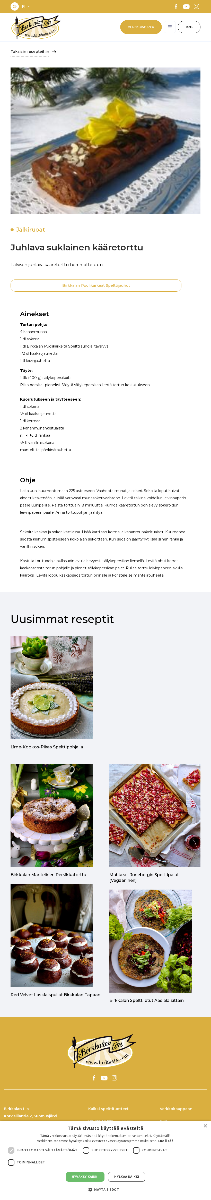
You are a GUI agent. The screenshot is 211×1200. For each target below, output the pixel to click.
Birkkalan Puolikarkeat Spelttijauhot (96, 285)
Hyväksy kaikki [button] (85, 1176)
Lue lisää (166, 1141)
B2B (189, 27)
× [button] (205, 1126)
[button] (26, 6)
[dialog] (105, 1160)
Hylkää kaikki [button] (126, 1176)
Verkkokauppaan (176, 1108)
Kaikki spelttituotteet (108, 1108)
